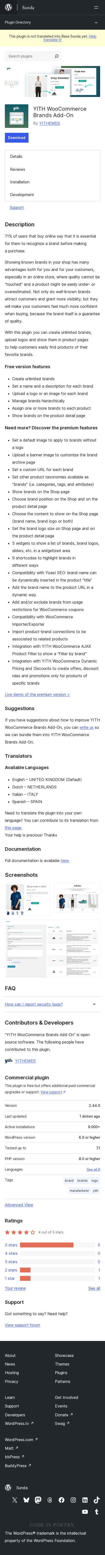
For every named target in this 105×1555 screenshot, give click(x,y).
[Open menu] (97, 7)
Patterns (62, 1381)
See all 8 (93, 1169)
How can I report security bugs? (34, 1004)
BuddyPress (18, 1465)
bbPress (15, 1456)
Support (17, 207)
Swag (62, 1423)
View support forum (22, 1325)
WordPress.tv (19, 1423)
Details (16, 156)
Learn (10, 1397)
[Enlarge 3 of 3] (93, 926)
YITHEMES (49, 123)
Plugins (61, 1372)
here (65, 860)
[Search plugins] (57, 56)
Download (16, 137)
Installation (20, 181)
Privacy (11, 1381)
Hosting (12, 1372)
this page (13, 827)
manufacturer (79, 1190)
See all (94, 1288)
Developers (15, 1414)
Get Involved (66, 1397)
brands (82, 1180)
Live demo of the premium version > (37, 694)
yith (95, 1190)
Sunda (22, 1487)
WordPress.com (21, 1439)
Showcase (64, 1355)
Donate (64, 1414)
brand (69, 1180)
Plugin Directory (18, 22)
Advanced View (19, 1204)
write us (87, 727)
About (10, 1355)
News (10, 1364)
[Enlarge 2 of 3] (93, 889)
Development (22, 194)
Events (61, 1406)
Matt (12, 1448)
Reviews (17, 169)
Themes (62, 1364)
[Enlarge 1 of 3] (44, 889)
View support (51, 1092)
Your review (15, 1288)
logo (95, 1180)
